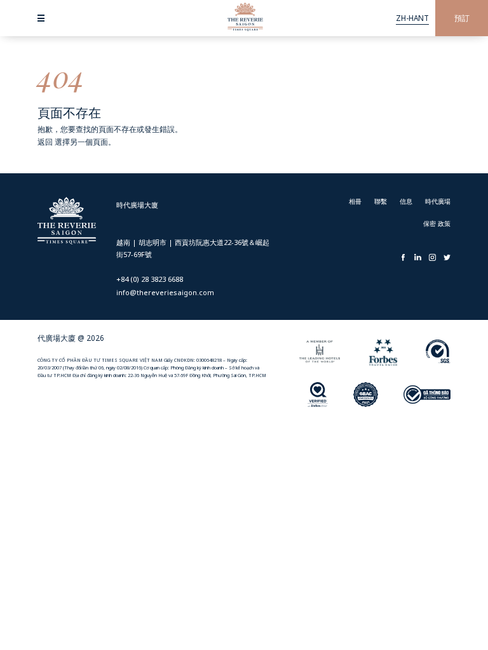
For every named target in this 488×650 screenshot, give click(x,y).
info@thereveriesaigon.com (165, 292)
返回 (45, 141)
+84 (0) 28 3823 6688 (149, 279)
